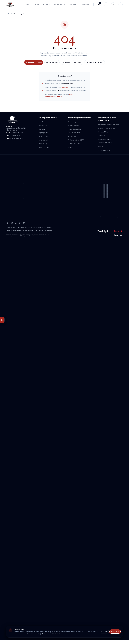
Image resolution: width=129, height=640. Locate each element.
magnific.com (29, 234)
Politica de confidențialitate (51, 634)
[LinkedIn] (16, 223)
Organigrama (43, 133)
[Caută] (121, 4)
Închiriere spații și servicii (106, 128)
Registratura (42, 125)
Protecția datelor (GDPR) (76, 140)
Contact (70, 147)
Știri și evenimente (104, 150)
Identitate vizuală (74, 144)
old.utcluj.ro (65, 87)
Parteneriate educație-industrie (108, 125)
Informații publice (74, 122)
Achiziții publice (73, 125)
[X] (24, 223)
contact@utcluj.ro (17, 138)
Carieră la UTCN (43, 147)
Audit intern (72, 136)
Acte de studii (43, 122)
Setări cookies (39, 231)
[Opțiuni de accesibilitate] (2, 320)
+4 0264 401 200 (17, 133)
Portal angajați (43, 144)
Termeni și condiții (28, 231)
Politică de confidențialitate (14, 231)
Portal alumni (43, 140)
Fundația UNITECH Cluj (105, 143)
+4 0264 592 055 (15, 136)
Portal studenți (43, 136)
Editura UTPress (103, 132)
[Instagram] (11, 223)
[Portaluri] (106, 4)
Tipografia (101, 135)
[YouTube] (20, 223)
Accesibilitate (48, 231)
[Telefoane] (113, 4)
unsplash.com (37, 234)
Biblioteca (41, 129)
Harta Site (101, 146)
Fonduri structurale (74, 133)
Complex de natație (104, 139)
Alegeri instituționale (75, 129)
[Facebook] (7, 223)
